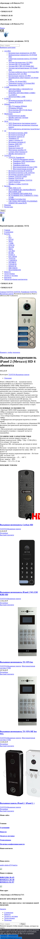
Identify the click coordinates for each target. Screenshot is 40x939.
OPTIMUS (12, 262)
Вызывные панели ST (17, 136)
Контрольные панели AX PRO (20, 76)
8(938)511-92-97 (7, 882)
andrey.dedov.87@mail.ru (8, 865)
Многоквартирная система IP (23, 169)
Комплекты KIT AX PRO (18, 74)
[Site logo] (5, 37)
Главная (3, 292)
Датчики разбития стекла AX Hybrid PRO (24, 72)
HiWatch (7, 104)
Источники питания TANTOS (20, 174)
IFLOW (11, 247)
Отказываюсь (13, 935)
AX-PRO (7, 51)
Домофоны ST (14, 138)
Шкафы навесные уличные (18, 117)
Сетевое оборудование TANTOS (20, 180)
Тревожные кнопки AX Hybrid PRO (22, 83)
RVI (10, 237)
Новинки (7, 205)
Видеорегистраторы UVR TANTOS (22, 173)
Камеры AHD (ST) (15, 144)
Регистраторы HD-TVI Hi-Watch (20, 110)
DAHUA (7, 98)
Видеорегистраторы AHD (18, 133)
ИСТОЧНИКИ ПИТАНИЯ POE (20, 193)
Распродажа (8, 207)
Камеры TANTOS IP (16, 178)
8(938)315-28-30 (7, 880)
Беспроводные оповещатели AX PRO (22, 53)
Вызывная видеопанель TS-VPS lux (16, 662)
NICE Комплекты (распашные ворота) (22, 123)
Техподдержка (5, 840)
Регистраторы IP (15, 112)
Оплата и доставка (7, 836)
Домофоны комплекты (21, 165)
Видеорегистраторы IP (17, 135)
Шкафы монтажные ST (17, 154)
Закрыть (3, 909)
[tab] (22, 378)
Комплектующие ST (16, 148)
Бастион (7, 186)
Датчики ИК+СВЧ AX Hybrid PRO (21, 66)
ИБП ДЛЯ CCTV (15, 188)
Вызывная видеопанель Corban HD (16, 525)
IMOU (11, 249)
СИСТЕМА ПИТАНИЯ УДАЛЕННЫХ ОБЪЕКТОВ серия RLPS (23, 202)
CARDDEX (13, 260)
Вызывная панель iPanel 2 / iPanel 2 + (17, 803)
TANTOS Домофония (16, 157)
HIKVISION (13, 268)
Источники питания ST (17, 142)
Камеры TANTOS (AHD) (18, 176)
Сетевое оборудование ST (18, 152)
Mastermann (8, 114)
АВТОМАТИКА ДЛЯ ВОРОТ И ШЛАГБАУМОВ (21, 90)
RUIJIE (11, 253)
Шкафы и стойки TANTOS (18, 184)
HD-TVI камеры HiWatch (18, 106)
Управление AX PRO (16, 85)
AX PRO (12, 251)
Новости (3, 832)
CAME (6, 87)
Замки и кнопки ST (16, 140)
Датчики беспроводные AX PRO (21, 62)
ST (5, 131)
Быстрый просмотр (7, 535)
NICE (6, 121)
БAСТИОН (13, 256)
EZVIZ (11, 239)
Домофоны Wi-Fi (19, 163)
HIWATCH (12, 266)
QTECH (11, 245)
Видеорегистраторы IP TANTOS (20, 171)
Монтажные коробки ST (17, 150)
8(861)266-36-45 (7, 877)
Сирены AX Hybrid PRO (17, 81)
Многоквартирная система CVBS (25, 167)
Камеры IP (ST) (14, 146)
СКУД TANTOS (14, 182)
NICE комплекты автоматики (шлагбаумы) (24, 129)
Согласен (4, 935)
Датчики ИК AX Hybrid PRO (19, 64)
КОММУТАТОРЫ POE (17, 199)
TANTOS (7, 155)
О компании (4, 827)
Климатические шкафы (17, 116)
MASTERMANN (15, 270)
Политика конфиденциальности (12, 844)
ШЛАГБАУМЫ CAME (17, 97)
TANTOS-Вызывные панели (23, 159)
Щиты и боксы (14, 119)
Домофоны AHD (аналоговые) (24, 161)
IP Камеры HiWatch (16, 108)
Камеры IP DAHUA (16, 102)
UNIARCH (13, 264)
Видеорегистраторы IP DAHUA (20, 100)
